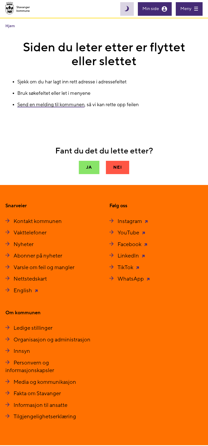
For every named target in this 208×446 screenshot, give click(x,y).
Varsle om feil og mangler (44, 268)
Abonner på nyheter (38, 256)
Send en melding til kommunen (50, 104)
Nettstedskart (30, 279)
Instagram (130, 221)
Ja (89, 167)
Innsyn (22, 351)
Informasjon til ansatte (40, 405)
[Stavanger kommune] (17, 9)
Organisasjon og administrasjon (52, 340)
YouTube (129, 233)
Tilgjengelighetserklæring (45, 417)
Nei (117, 167)
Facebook (130, 244)
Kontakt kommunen (38, 221)
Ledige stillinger (33, 328)
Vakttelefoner (30, 233)
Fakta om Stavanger (37, 394)
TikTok (126, 268)
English (23, 291)
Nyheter (24, 244)
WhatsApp (131, 279)
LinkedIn (129, 256)
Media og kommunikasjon (45, 382)
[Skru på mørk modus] (127, 9)
